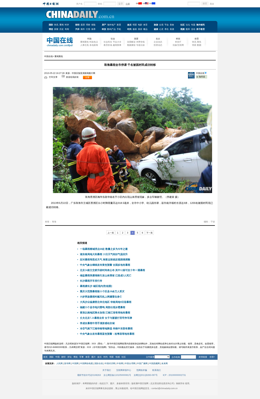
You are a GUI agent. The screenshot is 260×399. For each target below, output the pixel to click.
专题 (193, 25)
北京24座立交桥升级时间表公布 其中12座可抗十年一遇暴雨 (112, 270)
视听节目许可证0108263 (89, 375)
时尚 (129, 29)
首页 (45, 357)
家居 (119, 25)
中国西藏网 (154, 363)
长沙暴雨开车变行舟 (91, 280)
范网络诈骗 (141, 370)
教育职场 (108, 45)
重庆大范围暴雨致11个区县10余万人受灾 (102, 291)
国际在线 (98, 363)
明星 (135, 25)
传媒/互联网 (178, 45)
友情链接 (203, 357)
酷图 (199, 45)
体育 (145, 25)
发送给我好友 (72, 77)
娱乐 (129, 25)
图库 (188, 29)
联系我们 (156, 370)
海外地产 (111, 25)
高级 (212, 4)
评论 (69, 357)
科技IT (178, 42)
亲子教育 (200, 29)
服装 (135, 29)
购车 (83, 29)
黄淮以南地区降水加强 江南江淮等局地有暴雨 (105, 312)
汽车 (77, 29)
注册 (128, 4)
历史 (61, 29)
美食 (172, 25)
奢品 (145, 29)
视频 (182, 29)
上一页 (111, 233)
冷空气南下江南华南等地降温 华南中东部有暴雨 (106, 328)
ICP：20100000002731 (174, 375)
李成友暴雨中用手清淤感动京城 (97, 323)
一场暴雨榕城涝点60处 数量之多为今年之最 (104, 249)
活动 (193, 29)
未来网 (164, 363)
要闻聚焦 (84, 42)
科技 (104, 29)
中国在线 (48, 56)
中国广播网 (142, 363)
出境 (161, 25)
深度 (136, 38)
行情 (88, 29)
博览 (51, 29)
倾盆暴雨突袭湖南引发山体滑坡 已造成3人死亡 (105, 275)
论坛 (188, 25)
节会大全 (117, 42)
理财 (88, 25)
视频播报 (131, 45)
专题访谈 (140, 45)
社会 (113, 38)
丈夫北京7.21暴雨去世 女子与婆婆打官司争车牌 (106, 318)
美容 (140, 29)
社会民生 (108, 42)
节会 (166, 25)
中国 (57, 357)
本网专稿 (140, 42)
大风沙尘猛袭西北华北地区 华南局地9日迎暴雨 (105, 302)
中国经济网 (110, 363)
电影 (140, 25)
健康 (156, 29)
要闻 (61, 25)
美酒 (172, 29)
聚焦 (199, 42)
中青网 (120, 363)
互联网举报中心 (123, 370)
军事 (81, 357)
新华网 (67, 363)
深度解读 (131, 42)
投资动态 (158, 45)
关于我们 (106, 370)
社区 (182, 25)
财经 (77, 25)
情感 (117, 357)
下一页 (149, 233)
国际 (51, 25)
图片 (93, 357)
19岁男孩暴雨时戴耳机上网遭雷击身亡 (101, 296)
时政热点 (93, 42)
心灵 (161, 29)
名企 (158, 38)
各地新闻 (93, 45)
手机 (119, 29)
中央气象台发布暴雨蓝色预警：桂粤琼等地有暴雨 (107, 334)
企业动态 (158, 42)
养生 (166, 29)
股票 (83, 25)
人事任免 (84, 45)
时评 (67, 25)
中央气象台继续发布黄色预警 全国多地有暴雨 (105, 265)
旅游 (156, 25)
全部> (212, 357)
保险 (93, 25)
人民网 (59, 363)
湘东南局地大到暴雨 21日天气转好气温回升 (104, 254)
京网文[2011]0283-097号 (146, 375)
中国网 (75, 363)
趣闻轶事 (117, 45)
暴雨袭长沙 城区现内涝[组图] (96, 286)
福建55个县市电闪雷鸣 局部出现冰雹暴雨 (102, 307)
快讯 (56, 25)
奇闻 (67, 29)
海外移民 (200, 25)
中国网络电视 (86, 363)
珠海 (54, 221)
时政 (89, 38)
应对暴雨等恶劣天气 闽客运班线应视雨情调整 (105, 259)
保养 (93, 29)
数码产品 (111, 29)
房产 (104, 25)
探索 (56, 29)
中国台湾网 (130, 363)
